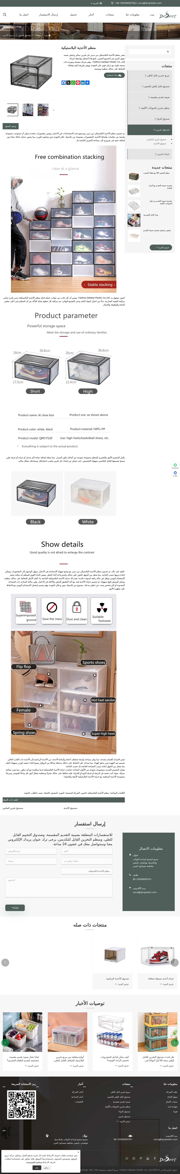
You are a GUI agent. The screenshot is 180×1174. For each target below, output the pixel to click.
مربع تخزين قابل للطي (158, 75)
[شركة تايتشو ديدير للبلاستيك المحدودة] (167, 14)
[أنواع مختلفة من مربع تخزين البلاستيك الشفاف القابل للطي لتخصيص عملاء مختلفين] (112, 1032)
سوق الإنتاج (172, 1097)
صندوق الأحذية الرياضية (117, 978)
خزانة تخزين (163, 154)
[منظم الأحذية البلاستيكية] (12, 110)
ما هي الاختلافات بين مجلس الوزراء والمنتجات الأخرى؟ (25, 1058)
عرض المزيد (163, 247)
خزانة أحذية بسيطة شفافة (161, 978)
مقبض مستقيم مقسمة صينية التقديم (157, 230)
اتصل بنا (24, 15)
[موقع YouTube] (147, 1158)
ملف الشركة (171, 1092)
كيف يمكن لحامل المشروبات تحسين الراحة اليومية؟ (159, 1058)
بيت (152, 15)
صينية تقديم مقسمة (159, 97)
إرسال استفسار (113, 75)
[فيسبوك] (154, 1158)
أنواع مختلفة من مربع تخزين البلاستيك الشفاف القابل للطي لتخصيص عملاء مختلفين (114, 1058)
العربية (96, 3)
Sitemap (83, 1170)
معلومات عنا (133, 15)
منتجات (110, 15)
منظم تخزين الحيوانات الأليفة (155, 108)
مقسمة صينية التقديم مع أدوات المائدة (160, 186)
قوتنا (175, 1111)
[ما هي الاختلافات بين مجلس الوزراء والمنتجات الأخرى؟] (22, 1032)
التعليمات (79, 1102)
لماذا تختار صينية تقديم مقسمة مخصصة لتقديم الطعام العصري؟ (68, 1058)
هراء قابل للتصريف (150, 215)
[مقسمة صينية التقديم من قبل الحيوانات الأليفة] (134, 205)
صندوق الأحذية (9, 35)
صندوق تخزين (25, 35)
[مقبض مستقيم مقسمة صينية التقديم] (134, 235)
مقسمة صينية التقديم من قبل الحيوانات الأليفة (161, 202)
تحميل (73, 15)
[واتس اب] (126, 1158)
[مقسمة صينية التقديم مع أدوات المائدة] (134, 190)
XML (96, 1170)
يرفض (46, 1167)
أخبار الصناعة (77, 1097)
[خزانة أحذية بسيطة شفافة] (157, 954)
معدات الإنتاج (171, 1102)
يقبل (37, 1167)
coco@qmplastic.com (148, 3)
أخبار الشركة (77, 1092)
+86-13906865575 (122, 3)
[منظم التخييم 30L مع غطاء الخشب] (134, 176)
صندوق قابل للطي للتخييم (156, 86)
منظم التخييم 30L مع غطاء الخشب (156, 173)
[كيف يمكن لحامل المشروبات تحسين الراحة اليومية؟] (157, 1032)
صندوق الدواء (163, 119)
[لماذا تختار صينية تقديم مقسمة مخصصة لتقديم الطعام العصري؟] (67, 1032)
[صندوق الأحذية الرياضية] (112, 954)
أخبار (91, 15)
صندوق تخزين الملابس (156, 139)
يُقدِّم (15, 907)
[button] (175, 963)
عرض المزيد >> (167, 984)
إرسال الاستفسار (48, 15)
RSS (91, 1170)
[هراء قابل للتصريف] (134, 220)
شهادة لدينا (172, 1106)
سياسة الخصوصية (34, 1162)
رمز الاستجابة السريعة (23, 1084)
